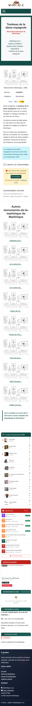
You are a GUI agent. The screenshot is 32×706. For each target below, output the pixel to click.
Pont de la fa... (16, 358)
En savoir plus (6, 585)
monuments (8, 418)
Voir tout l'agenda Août (16, 556)
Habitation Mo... (15, 241)
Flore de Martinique (8, 674)
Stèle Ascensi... (16, 381)
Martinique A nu (14, 41)
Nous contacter (8, 690)
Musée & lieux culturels (15, 46)
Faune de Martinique (8, 676)
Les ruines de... (16, 264)
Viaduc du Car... (15, 405)
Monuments (15, 49)
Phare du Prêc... (15, 334)
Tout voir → (27, 510)
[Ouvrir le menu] (4, 11)
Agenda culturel (6, 679)
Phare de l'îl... (15, 311)
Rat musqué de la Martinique (10, 578)
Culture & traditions (15, 43)
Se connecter (16, 176)
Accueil (3, 671)
